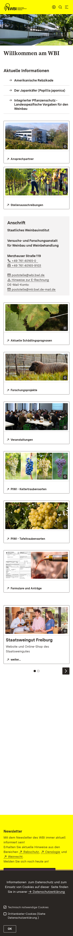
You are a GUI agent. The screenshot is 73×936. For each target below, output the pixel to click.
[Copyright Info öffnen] (70, 43)
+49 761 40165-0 (25, 261)
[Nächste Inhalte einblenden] (65, 671)
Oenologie (52, 852)
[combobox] (54, 7)
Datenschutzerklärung (49, 891)
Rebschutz (31, 852)
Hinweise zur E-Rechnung (30, 280)
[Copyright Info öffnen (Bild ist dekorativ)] (65, 146)
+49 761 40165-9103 (26, 265)
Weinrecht (15, 856)
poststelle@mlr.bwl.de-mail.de (34, 289)
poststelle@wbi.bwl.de (28, 275)
